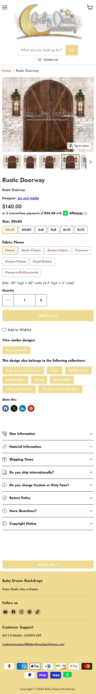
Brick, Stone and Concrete (23, 370)
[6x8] (41, 234)
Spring (39, 380)
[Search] (72, 50)
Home (6, 71)
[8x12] (81, 234)
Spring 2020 (61, 380)
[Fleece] (10, 255)
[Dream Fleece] (16, 266)
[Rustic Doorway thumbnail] (12, 162)
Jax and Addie (28, 198)
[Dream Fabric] (58, 255)
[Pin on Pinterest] (31, 408)
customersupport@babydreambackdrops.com (33, 644)
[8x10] (67, 234)
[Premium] (82, 255)
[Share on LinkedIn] (22, 408)
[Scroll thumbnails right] (89, 162)
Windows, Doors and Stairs (60, 389)
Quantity (8, 290)
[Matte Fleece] (32, 255)
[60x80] (27, 234)
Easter (54, 370)
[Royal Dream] (43, 266)
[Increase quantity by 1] (41, 300)
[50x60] (10, 234)
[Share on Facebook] (5, 408)
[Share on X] (14, 408)
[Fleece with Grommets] (22, 277)
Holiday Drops (78, 370)
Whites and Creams (19, 389)
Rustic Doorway (16, 350)
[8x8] (54, 234)
